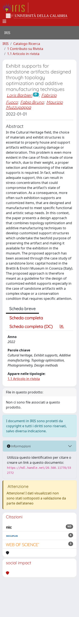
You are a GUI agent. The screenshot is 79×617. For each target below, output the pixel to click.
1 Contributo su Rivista (25, 48)
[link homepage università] (37, 16)
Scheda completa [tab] (26, 317)
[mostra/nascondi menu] (4, 21)
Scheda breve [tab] (22, 308)
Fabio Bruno (32, 102)
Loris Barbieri (19, 95)
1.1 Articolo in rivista (23, 53)
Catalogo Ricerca (26, 43)
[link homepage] (15, 8)
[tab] (62, 326)
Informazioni (20, 446)
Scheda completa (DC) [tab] (31, 326)
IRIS (6, 43)
